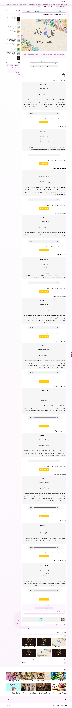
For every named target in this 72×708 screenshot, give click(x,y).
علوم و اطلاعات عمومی (34, 4)
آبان (33, 66)
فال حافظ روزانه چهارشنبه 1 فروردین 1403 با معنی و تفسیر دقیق (44, 659)
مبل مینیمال (18, 74)
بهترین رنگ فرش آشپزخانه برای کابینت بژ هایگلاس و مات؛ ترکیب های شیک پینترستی (44, 681)
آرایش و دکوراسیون (25, 4)
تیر (33, 63)
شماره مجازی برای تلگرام (10, 65)
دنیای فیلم (8, 4)
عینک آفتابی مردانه (17, 65)
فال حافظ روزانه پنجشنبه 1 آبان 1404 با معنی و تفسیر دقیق (11, 35)
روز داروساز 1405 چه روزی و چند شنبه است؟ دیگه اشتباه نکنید (59, 681)
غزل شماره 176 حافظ (45, 336)
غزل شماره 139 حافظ (45, 249)
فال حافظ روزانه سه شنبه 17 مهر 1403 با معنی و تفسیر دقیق (59, 659)
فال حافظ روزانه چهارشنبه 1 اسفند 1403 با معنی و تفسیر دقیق (59, 647)
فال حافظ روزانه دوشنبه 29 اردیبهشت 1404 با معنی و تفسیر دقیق (29, 647)
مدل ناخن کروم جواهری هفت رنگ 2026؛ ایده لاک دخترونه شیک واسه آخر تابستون (14, 681)
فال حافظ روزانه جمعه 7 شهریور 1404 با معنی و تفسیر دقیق (11, 27)
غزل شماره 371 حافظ (45, 516)
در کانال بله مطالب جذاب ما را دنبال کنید (59, 624)
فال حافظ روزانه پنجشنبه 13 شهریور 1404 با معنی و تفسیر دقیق (11, 40)
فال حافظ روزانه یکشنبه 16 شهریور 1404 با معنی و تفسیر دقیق (11, 53)
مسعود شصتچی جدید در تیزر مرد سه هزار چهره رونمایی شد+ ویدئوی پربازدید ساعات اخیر (44, 693)
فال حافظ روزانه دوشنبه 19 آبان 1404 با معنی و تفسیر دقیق (11, 22)
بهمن (40, 68)
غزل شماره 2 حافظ (44, 122)
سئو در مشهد (11, 69)
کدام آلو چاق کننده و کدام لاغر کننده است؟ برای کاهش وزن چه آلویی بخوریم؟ (59, 693)
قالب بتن (18, 67)
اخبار (66, 4)
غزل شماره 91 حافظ (45, 163)
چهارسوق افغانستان (17, 69)
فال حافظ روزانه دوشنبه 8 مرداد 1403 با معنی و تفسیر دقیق (29, 659)
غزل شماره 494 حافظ (45, 599)
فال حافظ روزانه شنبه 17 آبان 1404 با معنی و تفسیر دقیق (11, 18)
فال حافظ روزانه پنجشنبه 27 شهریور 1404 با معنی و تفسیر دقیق (11, 31)
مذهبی (30, 4)
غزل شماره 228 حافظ (45, 426)
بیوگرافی (11, 4)
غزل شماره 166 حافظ (45, 291)
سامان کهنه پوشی (54, 16)
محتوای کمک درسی (15, 4)
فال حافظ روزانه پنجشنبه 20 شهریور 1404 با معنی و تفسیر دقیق (11, 57)
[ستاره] (64, 1)
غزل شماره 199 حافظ (45, 381)
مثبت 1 (15, 67)
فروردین (55, 63)
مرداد (54, 66)
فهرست (66, 705)
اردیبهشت (47, 63)
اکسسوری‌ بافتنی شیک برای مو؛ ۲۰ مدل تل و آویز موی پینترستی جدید (53, 619)
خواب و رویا (20, 4)
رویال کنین (8, 72)
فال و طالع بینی (53, 4)
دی (47, 68)
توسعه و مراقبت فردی (45, 4)
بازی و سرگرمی (58, 4)
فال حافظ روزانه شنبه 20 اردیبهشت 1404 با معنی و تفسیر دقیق (44, 647)
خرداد (40, 63)
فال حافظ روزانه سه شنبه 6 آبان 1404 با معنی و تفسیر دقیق (11, 44)
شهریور (47, 66)
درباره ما (54, 705)
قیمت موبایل (13, 72)
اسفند (33, 68)
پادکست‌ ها (62, 705)
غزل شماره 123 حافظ (45, 208)
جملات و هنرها (63, 4)
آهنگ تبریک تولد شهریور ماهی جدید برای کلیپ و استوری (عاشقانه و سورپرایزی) (31, 619)
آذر (54, 68)
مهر (40, 66)
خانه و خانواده (40, 4)
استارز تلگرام (18, 72)
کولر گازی (11, 67)
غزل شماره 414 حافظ (45, 556)
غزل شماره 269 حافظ (45, 469)
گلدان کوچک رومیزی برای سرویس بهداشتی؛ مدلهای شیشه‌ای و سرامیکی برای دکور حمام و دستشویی (28, 681)
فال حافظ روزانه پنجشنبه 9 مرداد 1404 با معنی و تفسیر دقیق (11, 49)
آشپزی (49, 4)
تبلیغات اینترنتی (58, 705)
